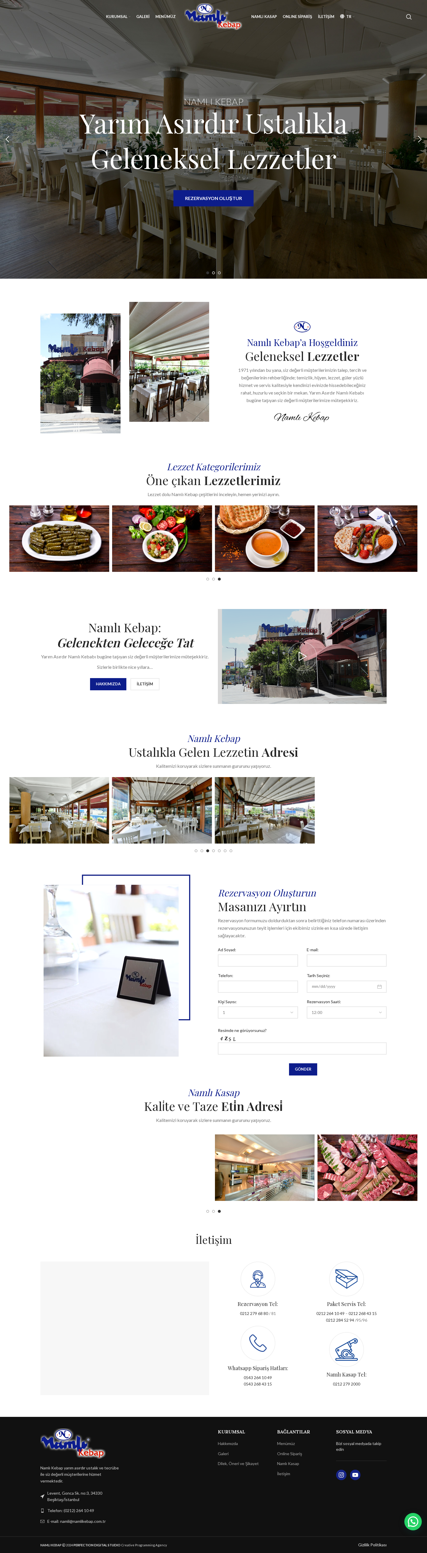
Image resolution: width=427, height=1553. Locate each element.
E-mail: (313, 949)
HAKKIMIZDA (108, 684)
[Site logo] (213, 16)
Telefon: (225, 975)
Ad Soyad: (227, 949)
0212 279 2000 (346, 1383)
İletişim (145, 684)
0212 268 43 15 (363, 1313)
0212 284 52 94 (340, 1320)
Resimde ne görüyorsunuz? (242, 1030)
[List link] (80, 1510)
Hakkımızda (228, 1443)
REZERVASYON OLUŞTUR (213, 198)
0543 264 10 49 (258, 1377)
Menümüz (286, 1443)
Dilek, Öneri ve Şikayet (238, 1463)
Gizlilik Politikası (372, 1544)
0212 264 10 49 (330, 1313)
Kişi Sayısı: (227, 1001)
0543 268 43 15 (258, 1383)
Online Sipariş (289, 1453)
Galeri (223, 1453)
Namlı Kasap (288, 1463)
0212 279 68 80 (254, 1313)
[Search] (409, 17)
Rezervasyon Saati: (324, 1001)
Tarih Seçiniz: (318, 975)
